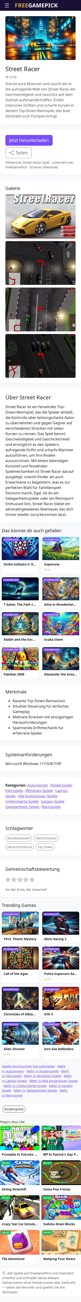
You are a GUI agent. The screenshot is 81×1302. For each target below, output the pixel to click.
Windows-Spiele (39, 790)
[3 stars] (20, 879)
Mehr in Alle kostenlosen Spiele (53, 1081)
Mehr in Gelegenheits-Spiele (35, 1090)
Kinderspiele (61, 785)
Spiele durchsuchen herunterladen (28, 1066)
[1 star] (8, 879)
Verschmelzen (46, 838)
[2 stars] (14, 879)
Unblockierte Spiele (21, 801)
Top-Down (45, 847)
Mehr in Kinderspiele (42, 1071)
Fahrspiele (14, 790)
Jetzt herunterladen (29, 140)
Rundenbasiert (18, 838)
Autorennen (37, 785)
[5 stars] (32, 879)
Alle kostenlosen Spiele (37, 796)
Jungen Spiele (52, 801)
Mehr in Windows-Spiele (42, 1076)
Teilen (22, 153)
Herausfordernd (19, 847)
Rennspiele (51, 806)
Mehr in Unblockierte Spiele (25, 1086)
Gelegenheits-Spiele (22, 806)
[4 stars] (26, 879)
